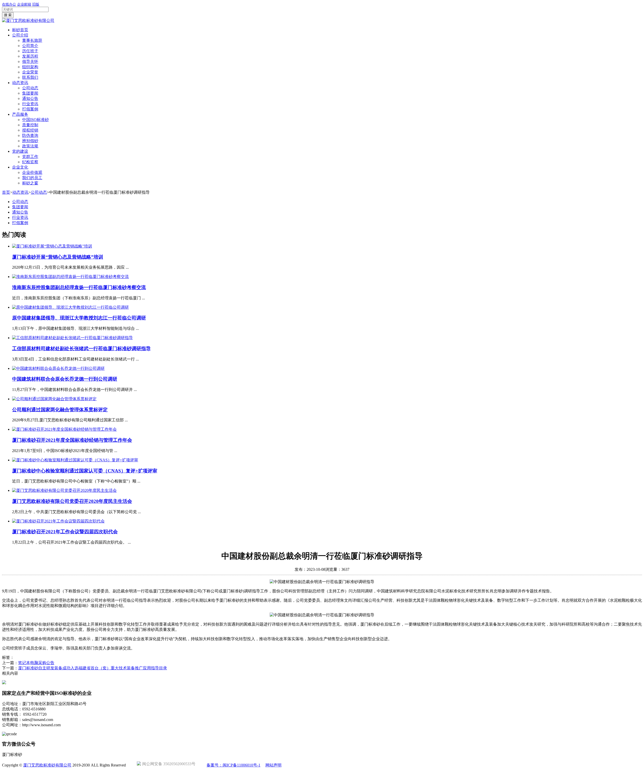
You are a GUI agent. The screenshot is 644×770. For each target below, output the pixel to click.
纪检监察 (30, 162)
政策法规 (30, 146)
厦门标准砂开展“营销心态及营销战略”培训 (57, 257)
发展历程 (30, 56)
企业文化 (20, 167)
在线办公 (9, 4)
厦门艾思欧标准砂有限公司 (47, 765)
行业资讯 (30, 104)
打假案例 (30, 109)
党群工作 (30, 156)
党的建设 (20, 151)
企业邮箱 (24, 4)
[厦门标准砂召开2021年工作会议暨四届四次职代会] (58, 521)
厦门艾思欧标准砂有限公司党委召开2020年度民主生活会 (72, 501)
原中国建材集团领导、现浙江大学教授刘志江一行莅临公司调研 (79, 317)
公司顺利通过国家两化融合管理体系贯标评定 (60, 409)
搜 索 (8, 15)
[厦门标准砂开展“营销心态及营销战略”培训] (52, 246)
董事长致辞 (32, 40)
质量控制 (30, 125)
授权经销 (30, 130)
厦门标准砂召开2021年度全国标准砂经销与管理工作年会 (72, 440)
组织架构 (30, 67)
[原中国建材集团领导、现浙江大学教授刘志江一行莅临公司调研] (70, 307)
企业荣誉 (30, 72)
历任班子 (30, 51)
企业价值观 (32, 172)
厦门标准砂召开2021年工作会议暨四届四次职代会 (65, 531)
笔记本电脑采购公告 (36, 663)
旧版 (35, 4)
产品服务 (20, 114)
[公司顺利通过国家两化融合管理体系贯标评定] (54, 399)
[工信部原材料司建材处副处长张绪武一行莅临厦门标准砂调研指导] (72, 338)
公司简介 (30, 46)
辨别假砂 (30, 141)
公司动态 (30, 88)
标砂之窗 (30, 183)
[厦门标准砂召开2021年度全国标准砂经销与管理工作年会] (64, 429)
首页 (6, 192)
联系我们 (30, 77)
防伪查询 (30, 135)
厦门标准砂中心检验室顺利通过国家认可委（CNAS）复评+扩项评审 (84, 470)
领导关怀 (30, 61)
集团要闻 (30, 93)
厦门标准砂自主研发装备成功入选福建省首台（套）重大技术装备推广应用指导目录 (92, 668)
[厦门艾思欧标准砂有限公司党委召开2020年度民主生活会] (64, 490)
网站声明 (273, 765)
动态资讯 (20, 82)
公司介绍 (20, 35)
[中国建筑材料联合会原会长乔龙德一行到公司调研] (58, 368)
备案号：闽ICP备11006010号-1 (233, 765)
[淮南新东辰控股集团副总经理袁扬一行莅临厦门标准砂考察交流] (70, 276)
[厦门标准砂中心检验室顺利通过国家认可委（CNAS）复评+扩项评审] (75, 460)
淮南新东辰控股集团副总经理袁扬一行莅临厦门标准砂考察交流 (79, 287)
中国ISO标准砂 (35, 119)
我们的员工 (32, 178)
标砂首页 (20, 30)
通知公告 (30, 98)
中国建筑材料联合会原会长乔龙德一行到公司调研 (64, 379)
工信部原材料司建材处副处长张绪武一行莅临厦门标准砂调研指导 (81, 348)
